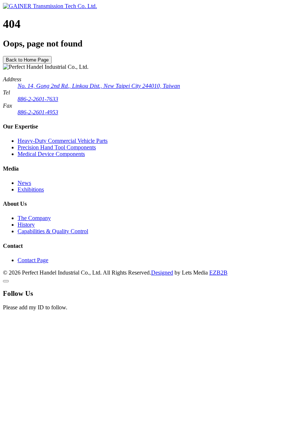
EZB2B (218, 272)
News (24, 183)
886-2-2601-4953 (38, 112)
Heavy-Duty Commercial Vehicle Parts (63, 141)
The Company (34, 218)
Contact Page (33, 260)
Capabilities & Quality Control (53, 231)
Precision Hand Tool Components (57, 147)
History (26, 224)
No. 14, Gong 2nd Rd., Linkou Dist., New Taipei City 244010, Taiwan (99, 86)
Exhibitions (31, 189)
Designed (162, 272)
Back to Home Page (27, 60)
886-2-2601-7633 (38, 99)
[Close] (6, 281)
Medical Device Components (51, 154)
